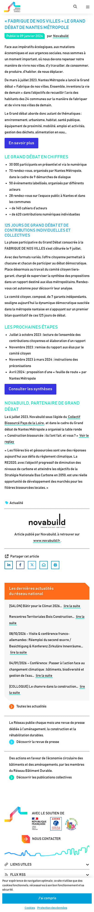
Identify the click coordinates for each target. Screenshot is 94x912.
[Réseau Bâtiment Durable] (12, 7)
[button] (75, 7)
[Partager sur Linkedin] (9, 565)
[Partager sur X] (32, 565)
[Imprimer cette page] (55, 565)
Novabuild (60, 36)
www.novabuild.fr (46, 540)
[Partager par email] (43, 565)
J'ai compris (47, 898)
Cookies (30, 908)
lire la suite (72, 606)
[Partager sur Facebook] (20, 565)
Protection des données (52, 908)
